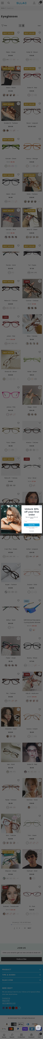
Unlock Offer (32, 524)
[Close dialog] (41, 506)
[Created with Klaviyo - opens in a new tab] (21, 533)
